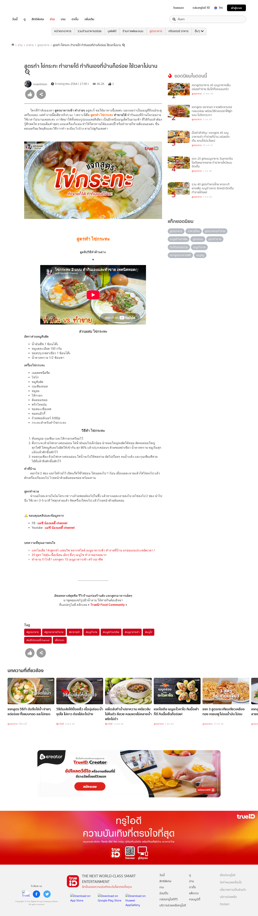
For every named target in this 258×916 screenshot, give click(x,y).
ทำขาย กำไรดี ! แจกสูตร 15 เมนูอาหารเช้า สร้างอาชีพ (67, 559)
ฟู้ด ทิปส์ (60, 724)
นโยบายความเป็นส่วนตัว (233, 890)
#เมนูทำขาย (91, 632)
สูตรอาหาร (156, 31)
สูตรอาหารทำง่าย (215, 231)
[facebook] (36, 894)
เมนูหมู (200, 255)
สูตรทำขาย (214, 239)
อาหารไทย (194, 231)
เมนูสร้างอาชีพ (178, 239)
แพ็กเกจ (194, 893)
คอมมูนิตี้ (194, 899)
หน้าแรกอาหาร (62, 31)
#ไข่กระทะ (59, 640)
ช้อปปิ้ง (163, 893)
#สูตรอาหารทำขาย (53, 632)
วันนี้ (15, 19)
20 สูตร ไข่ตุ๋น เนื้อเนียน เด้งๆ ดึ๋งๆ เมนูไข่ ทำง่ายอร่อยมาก (69, 555)
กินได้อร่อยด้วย (179, 247)
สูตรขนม (198, 239)
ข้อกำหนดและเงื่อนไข (231, 882)
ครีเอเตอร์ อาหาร (178, 31)
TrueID (23, 8)
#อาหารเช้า (74, 632)
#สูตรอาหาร (32, 632)
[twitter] (47, 894)
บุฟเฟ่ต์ (112, 31)
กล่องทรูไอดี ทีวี (201, 8)
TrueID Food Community (107, 605)
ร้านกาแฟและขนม (133, 31)
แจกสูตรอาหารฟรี (180, 255)
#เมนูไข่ (148, 632)
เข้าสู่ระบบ (236, 8)
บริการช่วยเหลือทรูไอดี (172, 905)
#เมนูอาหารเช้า (132, 632)
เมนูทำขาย (199, 247)
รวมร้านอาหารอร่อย (89, 31)
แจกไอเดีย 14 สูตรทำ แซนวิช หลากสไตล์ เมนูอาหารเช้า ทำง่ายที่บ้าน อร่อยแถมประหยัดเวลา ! (93, 550)
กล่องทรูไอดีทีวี (168, 899)
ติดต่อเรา (225, 904)
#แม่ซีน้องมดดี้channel (37, 640)
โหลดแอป (178, 8)
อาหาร (30, 45)
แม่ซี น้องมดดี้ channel (52, 523)
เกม (63, 19)
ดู (24, 19)
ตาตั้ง (75, 19)
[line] (26, 894)
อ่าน (52, 19)
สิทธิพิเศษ (38, 19)
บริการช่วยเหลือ (228, 897)
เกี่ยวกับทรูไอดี (227, 875)
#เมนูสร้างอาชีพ (111, 632)
